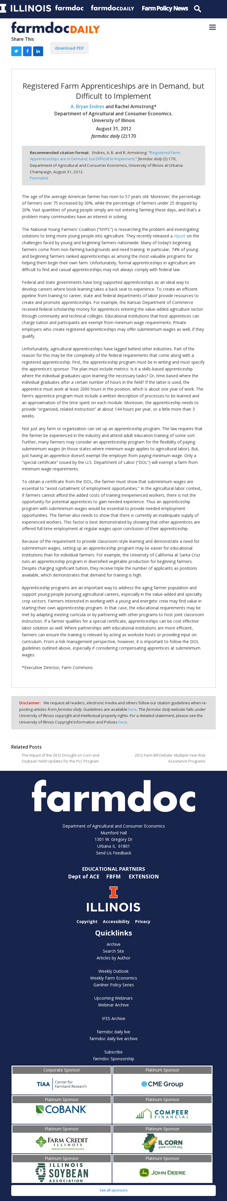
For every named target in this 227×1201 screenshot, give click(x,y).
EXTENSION (144, 876)
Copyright (87, 921)
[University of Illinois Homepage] (113, 899)
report (180, 236)
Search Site (113, 951)
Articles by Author (113, 958)
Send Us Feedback (113, 853)
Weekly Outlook (113, 971)
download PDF (69, 48)
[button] (212, 27)
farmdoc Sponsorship (113, 1058)
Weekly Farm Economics (113, 978)
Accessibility (116, 921)
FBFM (114, 876)
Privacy (142, 921)
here (132, 709)
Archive (114, 944)
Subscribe (113, 1052)
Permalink (39, 178)
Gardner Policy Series (113, 985)
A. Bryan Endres (88, 106)
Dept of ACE (84, 876)
